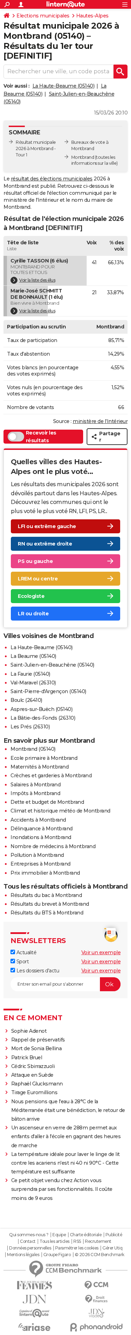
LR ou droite (33, 613)
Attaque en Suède (32, 1075)
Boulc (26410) (26, 700)
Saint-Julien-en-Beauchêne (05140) (52, 665)
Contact (28, 1241)
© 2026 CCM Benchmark (99, 1254)
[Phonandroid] (97, 1327)
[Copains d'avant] (34, 1313)
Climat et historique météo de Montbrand (60, 811)
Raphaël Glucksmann (37, 1084)
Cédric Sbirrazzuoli (33, 1066)
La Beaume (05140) (33, 656)
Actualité (25, 952)
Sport (22, 961)
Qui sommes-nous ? (29, 1234)
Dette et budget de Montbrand (47, 802)
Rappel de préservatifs (38, 1040)
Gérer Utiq (112, 1248)
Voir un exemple (101, 952)
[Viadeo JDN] (97, 1313)
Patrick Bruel (26, 1057)
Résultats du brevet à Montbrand (49, 904)
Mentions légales (23, 1254)
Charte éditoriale (86, 1234)
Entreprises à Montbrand (40, 864)
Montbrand (82, 157)
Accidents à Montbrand (38, 820)
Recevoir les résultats (41, 437)
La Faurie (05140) (30, 674)
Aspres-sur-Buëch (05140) (41, 709)
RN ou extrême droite (45, 544)
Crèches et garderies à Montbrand (51, 775)
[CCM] (97, 1285)
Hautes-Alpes (92, 16)
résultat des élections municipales (52, 179)
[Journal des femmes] (34, 1285)
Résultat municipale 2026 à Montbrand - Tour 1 (36, 148)
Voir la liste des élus (37, 280)
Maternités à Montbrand (39, 767)
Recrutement (98, 1241)
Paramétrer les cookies (77, 1248)
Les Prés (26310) (30, 727)
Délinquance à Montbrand (41, 828)
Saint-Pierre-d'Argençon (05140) (48, 691)
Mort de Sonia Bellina (36, 1048)
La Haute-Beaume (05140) (63, 86)
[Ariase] (34, 1327)
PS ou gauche (35, 561)
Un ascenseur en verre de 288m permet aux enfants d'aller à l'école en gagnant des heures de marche (66, 1136)
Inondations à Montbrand (40, 837)
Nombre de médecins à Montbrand (52, 846)
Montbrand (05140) (33, 749)
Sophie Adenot (29, 1031)
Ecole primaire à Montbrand (43, 758)
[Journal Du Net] (34, 1299)
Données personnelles (30, 1248)
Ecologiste (31, 596)
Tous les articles (54, 1241)
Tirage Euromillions (34, 1092)
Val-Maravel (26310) (33, 683)
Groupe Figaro (57, 1254)
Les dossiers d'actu (37, 970)
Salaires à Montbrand (35, 784)
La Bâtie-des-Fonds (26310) (42, 718)
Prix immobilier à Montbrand (45, 873)
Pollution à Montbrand (37, 855)
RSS (77, 1241)
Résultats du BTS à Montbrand (46, 913)
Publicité (113, 1234)
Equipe (59, 1234)
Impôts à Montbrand (35, 793)
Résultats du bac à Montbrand (46, 895)
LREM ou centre (38, 579)
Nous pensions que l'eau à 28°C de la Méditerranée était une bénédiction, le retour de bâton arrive (68, 1110)
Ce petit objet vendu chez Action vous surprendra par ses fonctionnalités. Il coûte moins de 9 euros (61, 1189)
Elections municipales (43, 16)
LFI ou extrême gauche (47, 526)
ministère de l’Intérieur (100, 421)
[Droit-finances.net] (97, 1299)
